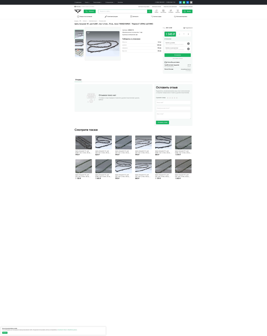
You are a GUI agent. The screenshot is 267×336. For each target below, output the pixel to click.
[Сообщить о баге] (191, 2)
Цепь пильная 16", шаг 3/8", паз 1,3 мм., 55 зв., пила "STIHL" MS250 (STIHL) (123, 175)
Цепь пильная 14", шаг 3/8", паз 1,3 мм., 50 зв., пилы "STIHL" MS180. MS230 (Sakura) (103, 152)
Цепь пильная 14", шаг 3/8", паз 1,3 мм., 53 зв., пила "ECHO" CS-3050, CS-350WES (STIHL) (143, 152)
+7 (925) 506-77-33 (170, 2)
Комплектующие (93, 21)
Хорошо (5, 332)
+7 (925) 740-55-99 (159, 2)
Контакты (120, 2)
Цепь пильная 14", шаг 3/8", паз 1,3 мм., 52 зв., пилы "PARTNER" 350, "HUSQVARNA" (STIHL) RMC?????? (122, 152)
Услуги (87, 2)
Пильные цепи (102, 21)
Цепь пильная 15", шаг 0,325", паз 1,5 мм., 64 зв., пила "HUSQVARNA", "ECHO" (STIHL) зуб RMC (182, 152)
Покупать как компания (170, 6)
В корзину (178, 55)
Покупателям (97, 2)
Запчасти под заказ (143, 6)
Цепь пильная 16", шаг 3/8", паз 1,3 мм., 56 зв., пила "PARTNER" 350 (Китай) (142, 175)
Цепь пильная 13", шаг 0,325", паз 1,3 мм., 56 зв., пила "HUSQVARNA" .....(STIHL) (83, 152)
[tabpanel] (133, 105)
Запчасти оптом (156, 6)
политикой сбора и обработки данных (67, 329)
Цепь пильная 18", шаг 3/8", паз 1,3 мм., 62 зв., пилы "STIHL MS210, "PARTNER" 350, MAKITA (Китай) (182, 175)
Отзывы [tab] (78, 80)
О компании (78, 2)
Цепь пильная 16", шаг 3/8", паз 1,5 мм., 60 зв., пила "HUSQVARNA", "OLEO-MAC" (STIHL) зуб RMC (162, 175)
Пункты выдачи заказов (185, 6)
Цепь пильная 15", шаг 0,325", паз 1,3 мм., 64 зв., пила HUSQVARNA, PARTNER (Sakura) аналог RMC (163, 152)
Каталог (91, 11)
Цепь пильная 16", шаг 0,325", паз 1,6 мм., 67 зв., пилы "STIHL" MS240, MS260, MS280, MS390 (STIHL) (103, 175)
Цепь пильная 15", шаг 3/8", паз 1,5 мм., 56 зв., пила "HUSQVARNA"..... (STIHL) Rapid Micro (82, 175)
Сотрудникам (109, 2)
